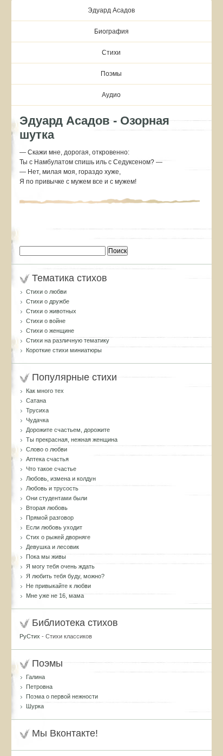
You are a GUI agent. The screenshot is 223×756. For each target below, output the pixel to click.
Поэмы (111, 73)
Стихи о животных (51, 311)
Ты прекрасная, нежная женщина (71, 439)
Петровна (39, 686)
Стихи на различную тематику (67, 340)
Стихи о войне (45, 321)
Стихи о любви (46, 291)
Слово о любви (46, 449)
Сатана (36, 400)
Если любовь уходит (54, 527)
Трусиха (37, 410)
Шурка (35, 706)
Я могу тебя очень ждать (60, 566)
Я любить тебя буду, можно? (65, 576)
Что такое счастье (51, 469)
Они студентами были (56, 498)
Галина (35, 677)
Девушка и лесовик (52, 547)
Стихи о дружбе (47, 301)
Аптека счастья (47, 459)
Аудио (111, 95)
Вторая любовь (47, 508)
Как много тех (45, 390)
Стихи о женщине (50, 330)
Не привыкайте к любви (58, 586)
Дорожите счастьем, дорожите (68, 430)
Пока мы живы (46, 556)
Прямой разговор (50, 517)
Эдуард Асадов (111, 10)
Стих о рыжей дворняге (58, 537)
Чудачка (37, 420)
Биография (111, 31)
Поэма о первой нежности (62, 696)
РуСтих (29, 636)
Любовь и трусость (52, 488)
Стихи (111, 52)
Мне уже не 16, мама (55, 595)
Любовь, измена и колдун (61, 478)
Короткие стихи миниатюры (64, 350)
